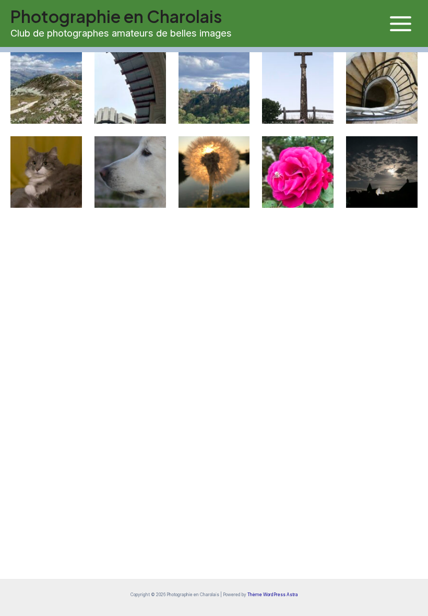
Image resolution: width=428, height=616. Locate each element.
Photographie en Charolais (116, 16)
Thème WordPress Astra (272, 594)
